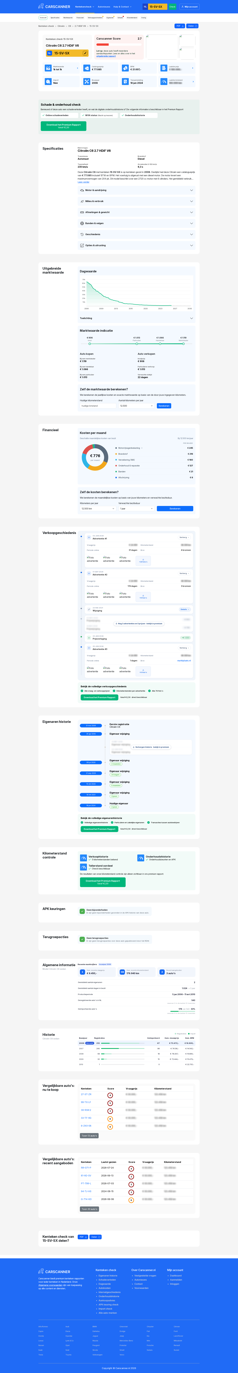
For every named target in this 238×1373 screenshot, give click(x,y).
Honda (41, 1336)
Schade (120, 17)
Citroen (177, 1327)
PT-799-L (86, 1183)
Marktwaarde (67, 17)
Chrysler (150, 1327)
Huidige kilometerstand (91, 400)
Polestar (123, 1345)
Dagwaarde (105, 1283)
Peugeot (96, 1345)
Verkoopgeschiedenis (95, 17)
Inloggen (174, 1283)
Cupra (40, 1331)
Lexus (40, 1341)
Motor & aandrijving (95, 190)
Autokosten (105, 1288)
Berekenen (164, 405)
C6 (69, 26)
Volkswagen (97, 1355)
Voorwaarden (141, 1288)
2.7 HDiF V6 (80, 26)
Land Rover (178, 1336)
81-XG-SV (86, 1175)
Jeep (122, 1336)
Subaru (149, 1350)
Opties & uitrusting (95, 245)
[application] (136, 293)
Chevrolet (124, 1327)
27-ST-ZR (86, 1094)
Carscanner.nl (123, 1368)
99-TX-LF (86, 1102)
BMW (95, 1327)
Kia (148, 1336)
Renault (177, 1345)
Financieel (80, 17)
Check (172, 7)
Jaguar (95, 1336)
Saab (40, 1350)
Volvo (122, 1355)
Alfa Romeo (43, 1327)
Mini (148, 1341)
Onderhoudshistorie (109, 1296)
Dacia (68, 1331)
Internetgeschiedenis (110, 1292)
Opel (68, 1345)
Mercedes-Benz (126, 1341)
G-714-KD (86, 1199)
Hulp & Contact (121, 6)
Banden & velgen (94, 223)
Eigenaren (110, 17)
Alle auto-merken (108, 1312)
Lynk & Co (70, 1341)
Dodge (122, 1331)
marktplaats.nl (184, 661)
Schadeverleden (107, 1279)
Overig (143, 17)
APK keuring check (108, 1304)
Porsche (150, 1345)
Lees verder (83, 182)
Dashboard (176, 1275)
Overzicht (43, 17)
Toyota (68, 1355)
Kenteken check (46, 26)
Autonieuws (104, 6)
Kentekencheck (83, 6)
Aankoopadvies (107, 1300)
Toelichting (86, 318)
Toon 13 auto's (89, 1135)
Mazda (95, 1341)
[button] (154, 448)
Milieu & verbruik (94, 201)
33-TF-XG (86, 1118)
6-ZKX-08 (86, 1125)
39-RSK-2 (86, 1110)
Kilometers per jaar (89, 503)
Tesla (40, 1355)
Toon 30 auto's (89, 1209)
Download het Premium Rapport (64, 126)
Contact (138, 1283)
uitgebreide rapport (106, 56)
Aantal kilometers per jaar (130, 400)
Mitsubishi (178, 1341)
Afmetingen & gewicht (97, 212)
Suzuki (176, 1350)
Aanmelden (176, 1279)
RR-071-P (86, 1167)
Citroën (61, 26)
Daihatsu (96, 1331)
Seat (67, 1350)
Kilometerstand (132, 17)
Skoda (95, 1350)
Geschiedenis (92, 234)
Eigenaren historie (108, 1275)
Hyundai (69, 1336)
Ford (176, 1331)
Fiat (148, 1331)
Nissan (41, 1345)
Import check (105, 1308)
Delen (191, 26)
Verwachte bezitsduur (129, 503)
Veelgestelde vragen (145, 1275)
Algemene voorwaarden (50, 1285)
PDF (178, 26)
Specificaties (55, 17)
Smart (122, 1350)
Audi (67, 1327)
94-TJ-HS (86, 1191)
